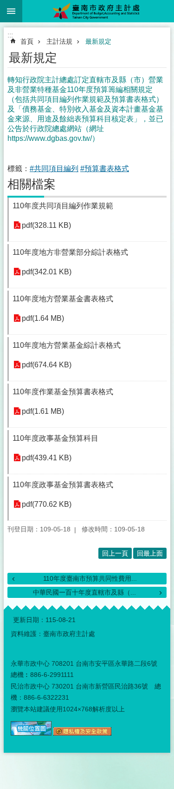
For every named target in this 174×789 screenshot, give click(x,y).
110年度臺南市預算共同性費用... (90, 578)
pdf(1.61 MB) (43, 411)
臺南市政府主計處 (98, 11)
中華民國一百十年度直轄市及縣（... (84, 592)
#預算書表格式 (104, 168)
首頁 (26, 41)
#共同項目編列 (54, 168)
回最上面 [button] (150, 553)
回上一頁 (115, 553)
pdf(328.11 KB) (46, 225)
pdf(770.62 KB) (46, 504)
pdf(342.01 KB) (46, 272)
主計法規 (59, 41)
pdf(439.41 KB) (46, 458)
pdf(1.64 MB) (43, 318)
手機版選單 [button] (11, 11)
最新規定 (98, 41)
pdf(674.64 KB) (46, 365)
